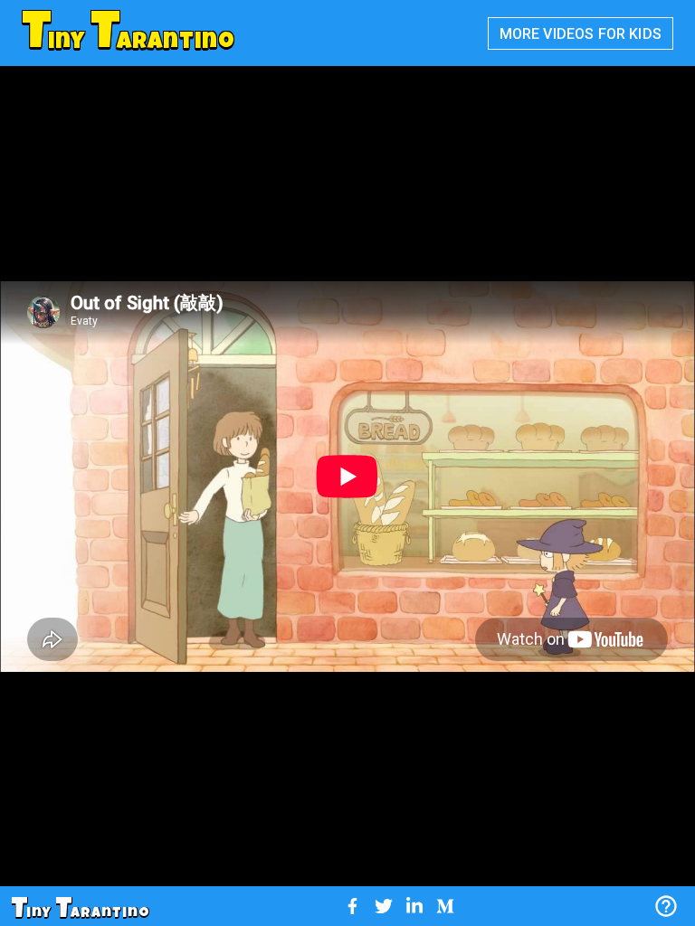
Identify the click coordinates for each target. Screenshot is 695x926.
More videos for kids (581, 34)
